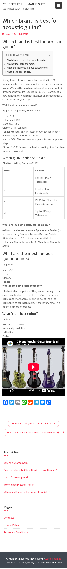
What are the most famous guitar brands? (28, 67)
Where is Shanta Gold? (16, 462)
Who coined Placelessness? (19, 484)
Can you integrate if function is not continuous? (30, 470)
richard (24, 33)
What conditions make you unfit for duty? (27, 491)
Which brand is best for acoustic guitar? (27, 59)
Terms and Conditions (16, 532)
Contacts (9, 517)
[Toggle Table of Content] (46, 55)
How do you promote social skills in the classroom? (32, 432)
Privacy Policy (11, 524)
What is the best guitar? (19, 71)
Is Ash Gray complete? (16, 477)
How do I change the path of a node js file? (35, 423)
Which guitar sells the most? (21, 63)
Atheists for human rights (24, 4)
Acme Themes (53, 558)
